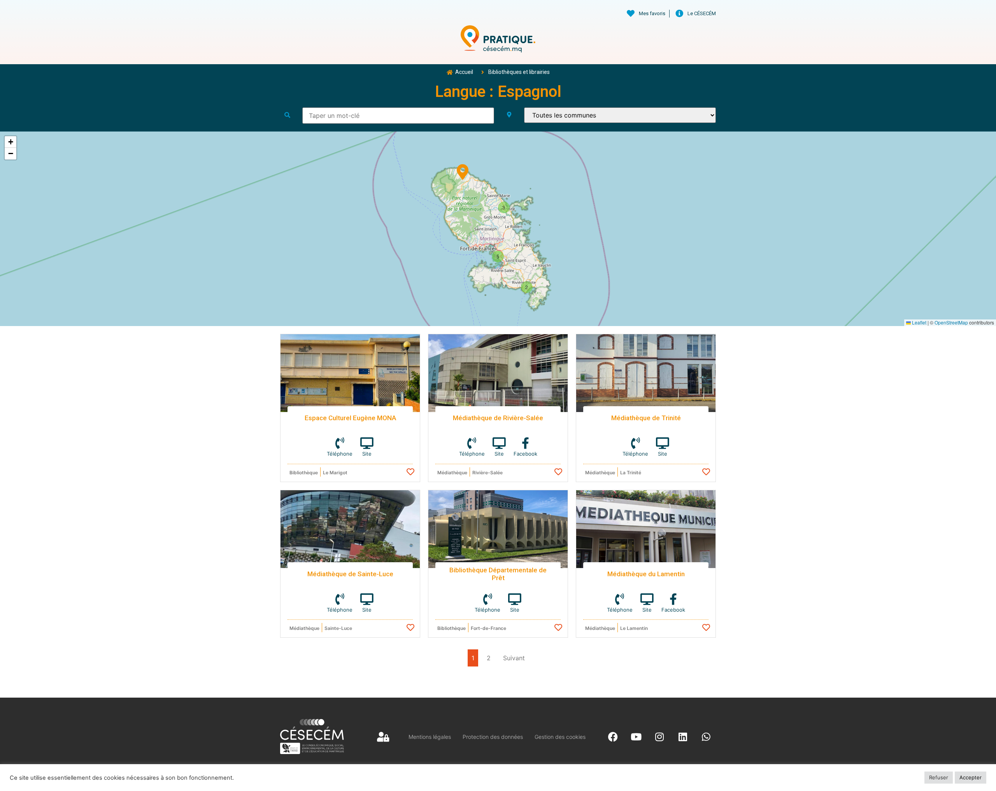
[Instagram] (659, 736)
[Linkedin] (683, 736)
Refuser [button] (938, 777)
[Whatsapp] (706, 736)
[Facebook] (612, 736)
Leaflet (918, 322)
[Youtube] (636, 736)
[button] (462, 170)
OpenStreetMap (951, 322)
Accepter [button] (970, 777)
